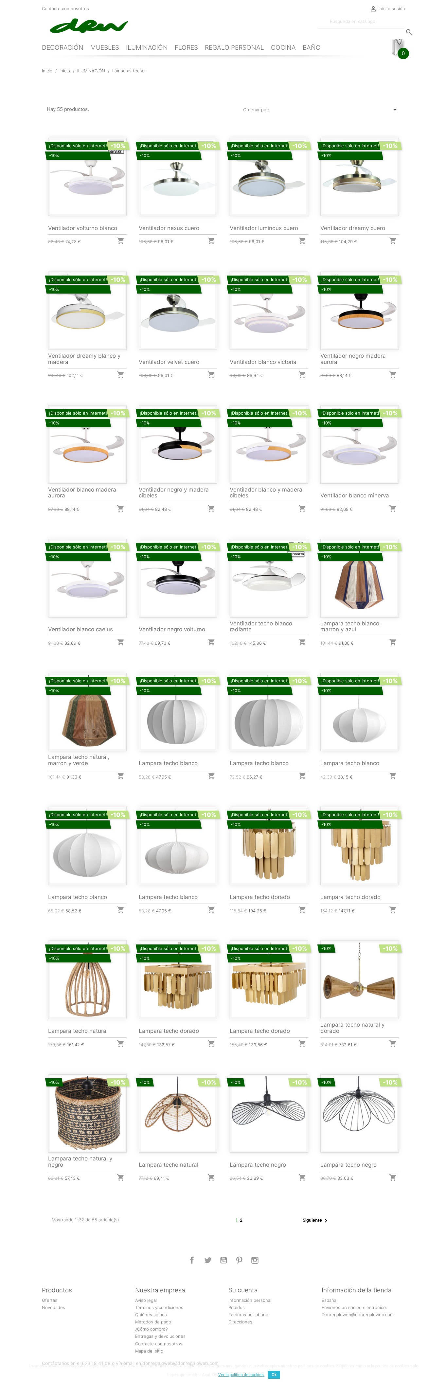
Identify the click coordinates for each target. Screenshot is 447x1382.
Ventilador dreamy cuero (352, 228)
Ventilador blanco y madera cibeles (266, 492)
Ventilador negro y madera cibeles (174, 492)
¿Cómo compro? (151, 1329)
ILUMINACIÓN (147, 47)
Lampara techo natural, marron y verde (78, 760)
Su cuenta (243, 1290)
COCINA (283, 47)
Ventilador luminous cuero (264, 228)
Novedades (53, 1307)
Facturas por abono (248, 1314)
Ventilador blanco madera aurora (82, 492)
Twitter (207, 1260)
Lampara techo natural (78, 1031)
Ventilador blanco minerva (354, 495)
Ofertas (49, 1300)
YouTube (223, 1260)
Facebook (192, 1260)
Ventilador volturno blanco (82, 228)
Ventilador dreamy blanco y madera (84, 358)
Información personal (249, 1300)
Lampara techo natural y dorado (352, 1027)
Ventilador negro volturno (172, 629)
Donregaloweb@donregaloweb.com (358, 1314)
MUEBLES (104, 47)
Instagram (254, 1260)
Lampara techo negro (258, 1164)
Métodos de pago (153, 1321)
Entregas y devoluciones (160, 1336)
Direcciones (240, 1321)
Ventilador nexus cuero (169, 228)
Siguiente (316, 1220)
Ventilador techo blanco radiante (261, 626)
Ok (274, 1375)
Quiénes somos (151, 1314)
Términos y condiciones (159, 1307)
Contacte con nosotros (65, 8)
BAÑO (312, 47)
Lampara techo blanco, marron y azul (350, 626)
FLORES (186, 47)
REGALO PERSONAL (234, 47)
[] (402, 25)
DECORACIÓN (62, 47)
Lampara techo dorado (260, 897)
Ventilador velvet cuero (169, 362)
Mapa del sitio (149, 1351)
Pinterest (239, 1260)
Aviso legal (146, 1300)
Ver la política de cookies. (241, 1375)
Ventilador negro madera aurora (353, 358)
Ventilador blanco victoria (263, 362)
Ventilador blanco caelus (80, 629)
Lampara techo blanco (168, 763)
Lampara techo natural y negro (80, 1161)
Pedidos (236, 1307)
